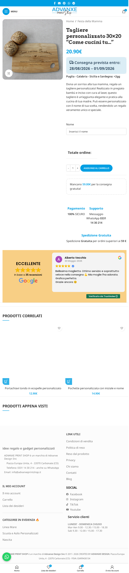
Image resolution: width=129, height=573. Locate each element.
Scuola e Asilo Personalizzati (20, 533)
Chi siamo (72, 466)
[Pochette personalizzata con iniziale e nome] (95, 354)
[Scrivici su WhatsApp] (6, 556)
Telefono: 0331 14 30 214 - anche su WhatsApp (33, 467)
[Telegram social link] (73, 3)
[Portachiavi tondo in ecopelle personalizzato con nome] (33, 354)
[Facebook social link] (55, 3)
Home (70, 21)
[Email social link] (59, 3)
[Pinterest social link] (64, 3)
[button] (6, 381)
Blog (69, 479)
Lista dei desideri (13, 506)
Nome (70, 124)
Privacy (70, 460)
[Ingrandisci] (9, 73)
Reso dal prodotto (77, 454)
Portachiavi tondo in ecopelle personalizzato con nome (33, 390)
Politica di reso (75, 447)
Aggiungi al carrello (96, 168)
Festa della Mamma (90, 21)
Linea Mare (10, 527)
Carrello (8, 499)
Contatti (71, 473)
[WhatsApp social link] (69, 3)
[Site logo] (64, 11)
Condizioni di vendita (79, 441)
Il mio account (11, 493)
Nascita (7, 540)
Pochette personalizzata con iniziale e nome (96, 388)
